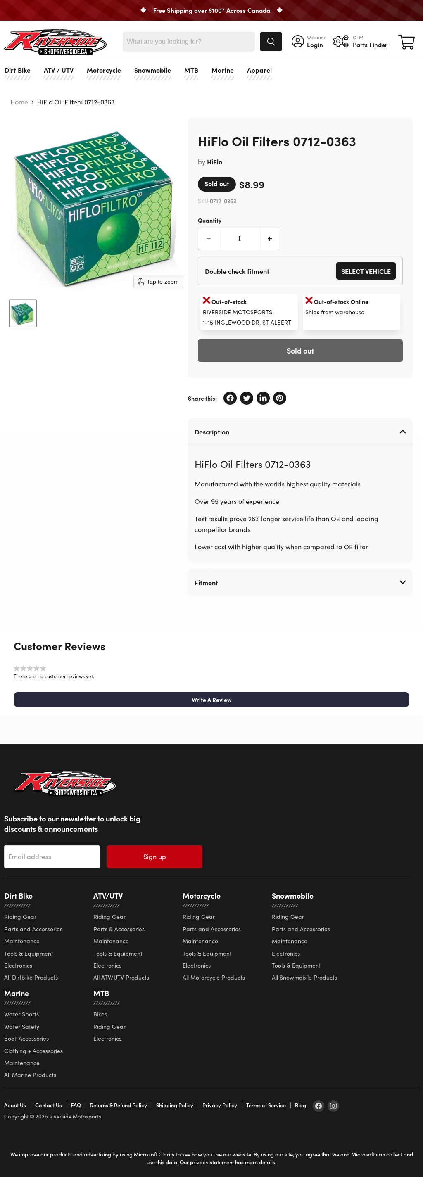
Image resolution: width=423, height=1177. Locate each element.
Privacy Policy (219, 1105)
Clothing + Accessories (33, 1051)
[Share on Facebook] (230, 398)
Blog (300, 1105)
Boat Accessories (26, 1038)
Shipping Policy (174, 1105)
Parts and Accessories (33, 929)
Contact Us (48, 1105)
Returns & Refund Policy (118, 1105)
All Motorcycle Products (214, 977)
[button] (211, 699)
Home (19, 102)
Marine (223, 69)
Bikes (100, 1014)
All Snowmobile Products (304, 977)
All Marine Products (30, 1075)
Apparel (259, 69)
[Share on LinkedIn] (263, 398)
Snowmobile (152, 69)
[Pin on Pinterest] (279, 398)
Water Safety (21, 1026)
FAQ (76, 1105)
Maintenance (22, 941)
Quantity (209, 219)
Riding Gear (20, 917)
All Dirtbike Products (31, 977)
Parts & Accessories (119, 929)
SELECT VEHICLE (366, 270)
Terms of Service (266, 1105)
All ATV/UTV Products (121, 977)
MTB (191, 69)
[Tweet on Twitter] (246, 398)
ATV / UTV (59, 69)
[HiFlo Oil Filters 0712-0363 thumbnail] (23, 313)
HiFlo (214, 161)
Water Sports (21, 1014)
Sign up (154, 856)
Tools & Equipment (28, 953)
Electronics (18, 965)
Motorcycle (104, 69)
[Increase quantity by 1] (269, 239)
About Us (15, 1105)
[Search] (271, 41)
